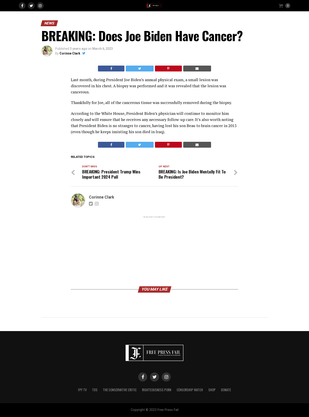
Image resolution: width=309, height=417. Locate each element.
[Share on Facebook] (111, 68)
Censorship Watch (190, 389)
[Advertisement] (154, 250)
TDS (94, 389)
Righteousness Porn (156, 389)
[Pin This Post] (168, 68)
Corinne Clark (69, 53)
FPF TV (82, 389)
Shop (212, 389)
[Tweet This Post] (139, 68)
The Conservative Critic (120, 389)
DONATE (226, 389)
